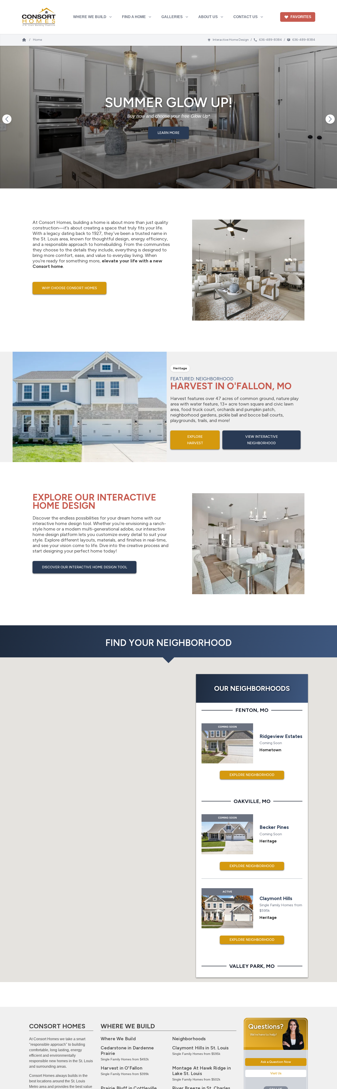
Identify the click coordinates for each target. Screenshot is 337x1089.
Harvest (121, 1068)
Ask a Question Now (276, 1062)
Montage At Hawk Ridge (201, 1070)
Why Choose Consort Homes (69, 288)
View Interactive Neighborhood (261, 440)
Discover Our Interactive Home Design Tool (84, 567)
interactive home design (57, 523)
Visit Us (276, 1073)
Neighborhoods (189, 1038)
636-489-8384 (270, 40)
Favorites (300, 17)
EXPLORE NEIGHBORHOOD (251, 775)
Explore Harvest (195, 440)
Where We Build (118, 1038)
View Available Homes (168, 140)
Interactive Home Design (231, 40)
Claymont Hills (200, 1048)
